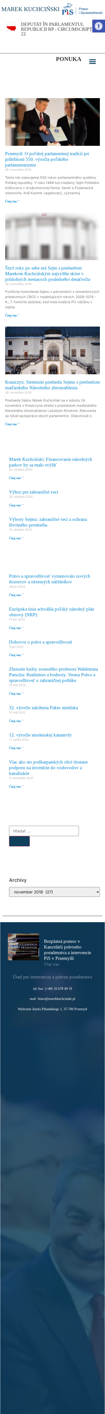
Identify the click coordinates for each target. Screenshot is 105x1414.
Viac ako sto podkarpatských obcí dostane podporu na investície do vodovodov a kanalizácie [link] (48, 767)
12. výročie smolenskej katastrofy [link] (40, 734)
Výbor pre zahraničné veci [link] (33, 492)
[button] (92, 61)
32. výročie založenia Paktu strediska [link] (43, 707)
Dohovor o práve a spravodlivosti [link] (40, 642)
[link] (98, 26)
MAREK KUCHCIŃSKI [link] (30, 9)
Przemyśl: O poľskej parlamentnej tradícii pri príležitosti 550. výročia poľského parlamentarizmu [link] (47, 159)
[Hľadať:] (44, 831)
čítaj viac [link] (52, 964)
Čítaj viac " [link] (12, 201)
